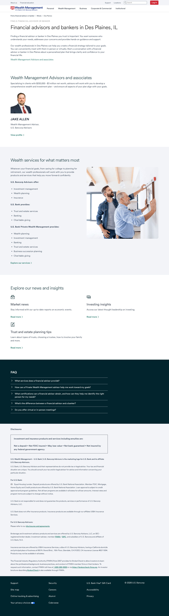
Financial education (27, 3)
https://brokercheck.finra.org (84, 567)
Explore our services (20, 263)
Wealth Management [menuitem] (66, 8)
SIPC (64, 537)
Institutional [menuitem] (120, 8)
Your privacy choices (20, 602)
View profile (16, 135)
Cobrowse (53, 602)
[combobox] (135, 2)
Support (108, 3)
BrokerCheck (33, 570)
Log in (154, 2)
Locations (117, 3)
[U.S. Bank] (27, 8)
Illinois (39, 16)
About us (14, 3)
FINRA (57, 537)
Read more (16, 317)
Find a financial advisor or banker (22, 16)
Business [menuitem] (83, 8)
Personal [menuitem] (50, 8)
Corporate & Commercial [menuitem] (101, 8)
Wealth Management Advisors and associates (32, 59)
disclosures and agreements (38, 526)
